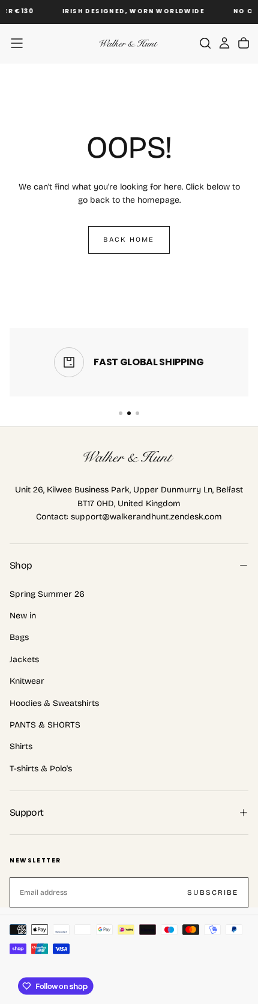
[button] (17, 43)
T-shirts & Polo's (41, 768)
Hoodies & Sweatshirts (54, 703)
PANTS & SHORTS (45, 725)
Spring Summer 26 (47, 594)
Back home (128, 239)
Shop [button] (21, 565)
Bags (19, 637)
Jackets (24, 659)
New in (23, 616)
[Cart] (243, 43)
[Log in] (224, 43)
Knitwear (27, 681)
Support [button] (27, 812)
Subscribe (212, 892)
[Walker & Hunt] (129, 457)
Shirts (21, 746)
